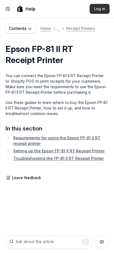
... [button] (58, 28)
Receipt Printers (80, 28)
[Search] (86, 242)
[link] (26, 9)
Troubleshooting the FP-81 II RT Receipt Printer (58, 158)
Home (45, 28)
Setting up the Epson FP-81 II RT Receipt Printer (59, 150)
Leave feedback (26, 177)
